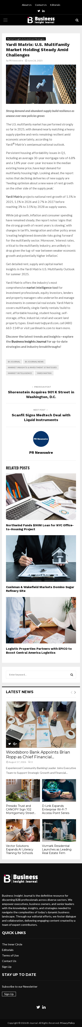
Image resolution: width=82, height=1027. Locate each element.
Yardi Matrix (14, 196)
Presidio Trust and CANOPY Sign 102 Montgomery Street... (21, 809)
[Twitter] (38, 1007)
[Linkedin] (44, 1007)
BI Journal (14, 361)
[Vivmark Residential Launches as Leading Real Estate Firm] (59, 830)
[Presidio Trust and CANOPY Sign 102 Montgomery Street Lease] (23, 790)
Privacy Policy (67, 1022)
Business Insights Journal (29, 341)
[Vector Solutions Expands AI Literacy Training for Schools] (23, 830)
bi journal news (34, 361)
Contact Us (41, 4)
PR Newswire (16, 60)
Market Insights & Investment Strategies (26, 39)
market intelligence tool (42, 287)
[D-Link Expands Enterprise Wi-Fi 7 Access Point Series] (59, 790)
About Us (27, 4)
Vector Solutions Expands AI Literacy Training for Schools (19, 849)
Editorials (55, 4)
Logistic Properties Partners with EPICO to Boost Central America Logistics (39, 650)
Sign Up (7, 966)
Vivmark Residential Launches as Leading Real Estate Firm (56, 849)
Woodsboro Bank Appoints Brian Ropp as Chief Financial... (38, 754)
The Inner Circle (12, 944)
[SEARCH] (71, 675)
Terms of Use (10, 955)
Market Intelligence (20, 373)
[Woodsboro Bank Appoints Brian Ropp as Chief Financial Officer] (41, 724)
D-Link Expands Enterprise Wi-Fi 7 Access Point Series (55, 809)
